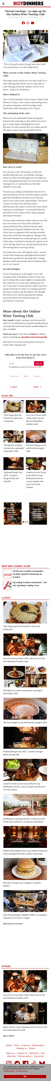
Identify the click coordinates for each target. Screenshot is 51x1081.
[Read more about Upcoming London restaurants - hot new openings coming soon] (7, 585)
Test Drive (14, 376)
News (16, 1045)
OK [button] (25, 1077)
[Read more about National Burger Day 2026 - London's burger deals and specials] (13, 463)
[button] (18, 22)
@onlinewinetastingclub (34, 337)
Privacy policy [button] (22, 1071)
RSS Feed (34, 1053)
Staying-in (21, 1048)
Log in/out (39, 1056)
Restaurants (38, 1045)
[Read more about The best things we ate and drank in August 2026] (36, 436)
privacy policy (36, 367)
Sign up (39, 363)
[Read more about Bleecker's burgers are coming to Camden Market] (25, 869)
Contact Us (22, 1053)
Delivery (37, 376)
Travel (32, 1048)
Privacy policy (25, 1056)
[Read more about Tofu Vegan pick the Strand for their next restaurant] (13, 406)
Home (9, 1045)
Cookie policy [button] (9, 1071)
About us (10, 1053)
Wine (26, 376)
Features (26, 1045)
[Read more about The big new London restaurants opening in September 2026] (13, 436)
